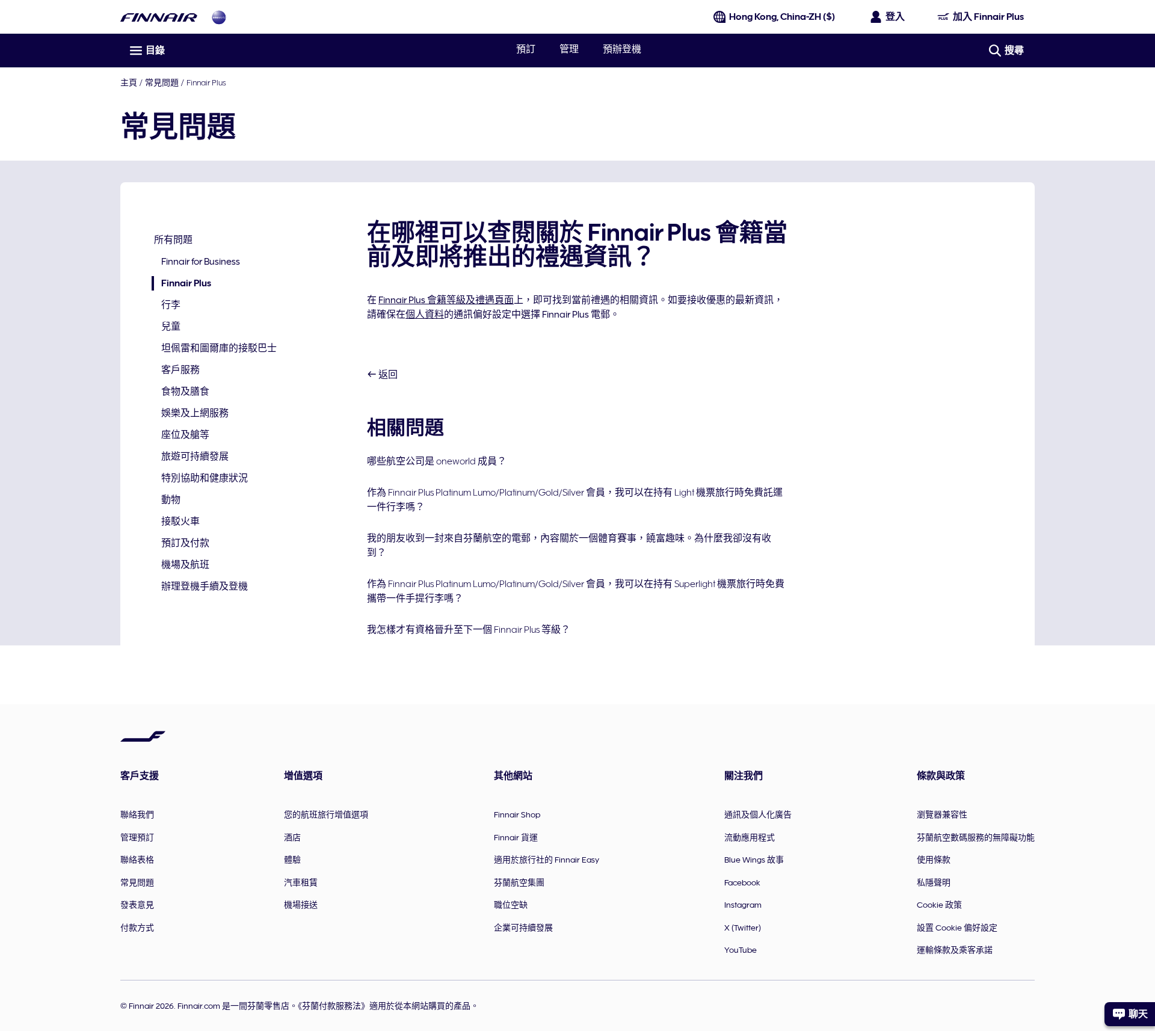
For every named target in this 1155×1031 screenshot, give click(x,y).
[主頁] (158, 17)
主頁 (128, 82)
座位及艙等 (185, 434)
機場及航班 (185, 564)
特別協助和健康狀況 (204, 478)
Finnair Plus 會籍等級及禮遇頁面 (446, 300)
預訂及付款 (185, 543)
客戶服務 (180, 370)
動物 (170, 499)
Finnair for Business (200, 261)
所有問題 (173, 240)
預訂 (525, 49)
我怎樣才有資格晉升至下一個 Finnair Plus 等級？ (468, 629)
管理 (569, 49)
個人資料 (424, 314)
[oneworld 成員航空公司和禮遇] (219, 17)
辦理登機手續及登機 (204, 586)
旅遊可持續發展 (195, 456)
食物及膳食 (185, 391)
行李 (170, 305)
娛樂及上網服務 (195, 413)
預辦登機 (622, 49)
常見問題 (162, 82)
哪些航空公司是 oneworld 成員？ (437, 461)
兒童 (170, 326)
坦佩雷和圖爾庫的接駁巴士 (219, 348)
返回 (387, 374)
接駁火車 (180, 521)
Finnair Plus (206, 82)
